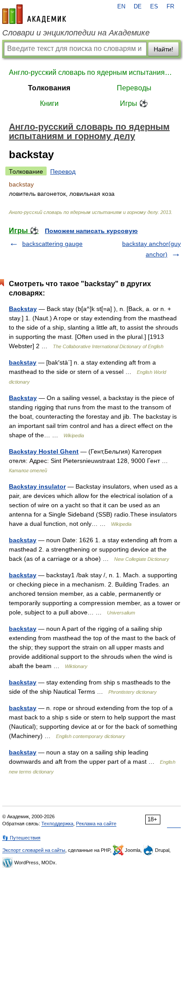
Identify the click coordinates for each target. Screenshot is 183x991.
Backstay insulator (37, 486)
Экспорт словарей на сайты (33, 850)
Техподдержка (57, 823)
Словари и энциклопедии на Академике (76, 32)
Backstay (23, 308)
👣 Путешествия (21, 837)
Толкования (49, 88)
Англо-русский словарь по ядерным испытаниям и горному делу (91, 72)
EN (121, 7)
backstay (22, 362)
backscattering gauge (52, 243)
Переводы (134, 88)
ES (154, 7)
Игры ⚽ (134, 103)
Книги (49, 103)
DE (138, 7)
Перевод (63, 171)
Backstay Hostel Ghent (44, 451)
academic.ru (34, 14)
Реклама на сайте (96, 823)
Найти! (163, 49)
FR (170, 7)
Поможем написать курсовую (91, 230)
